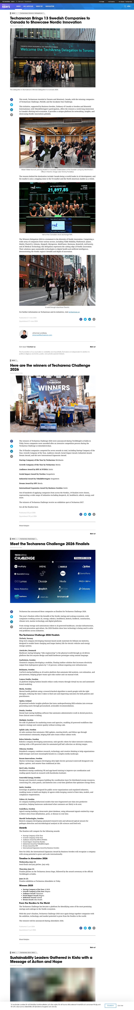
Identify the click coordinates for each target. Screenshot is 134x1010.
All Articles (28, 6)
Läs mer (120, 1005)
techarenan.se (74, 312)
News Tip (39, 6)
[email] (11, 115)
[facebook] (11, 100)
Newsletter (49, 6)
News (18, 6)
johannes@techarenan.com (42, 335)
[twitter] (11, 105)
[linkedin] (11, 110)
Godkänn (110, 1005)
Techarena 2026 (8, 1)
